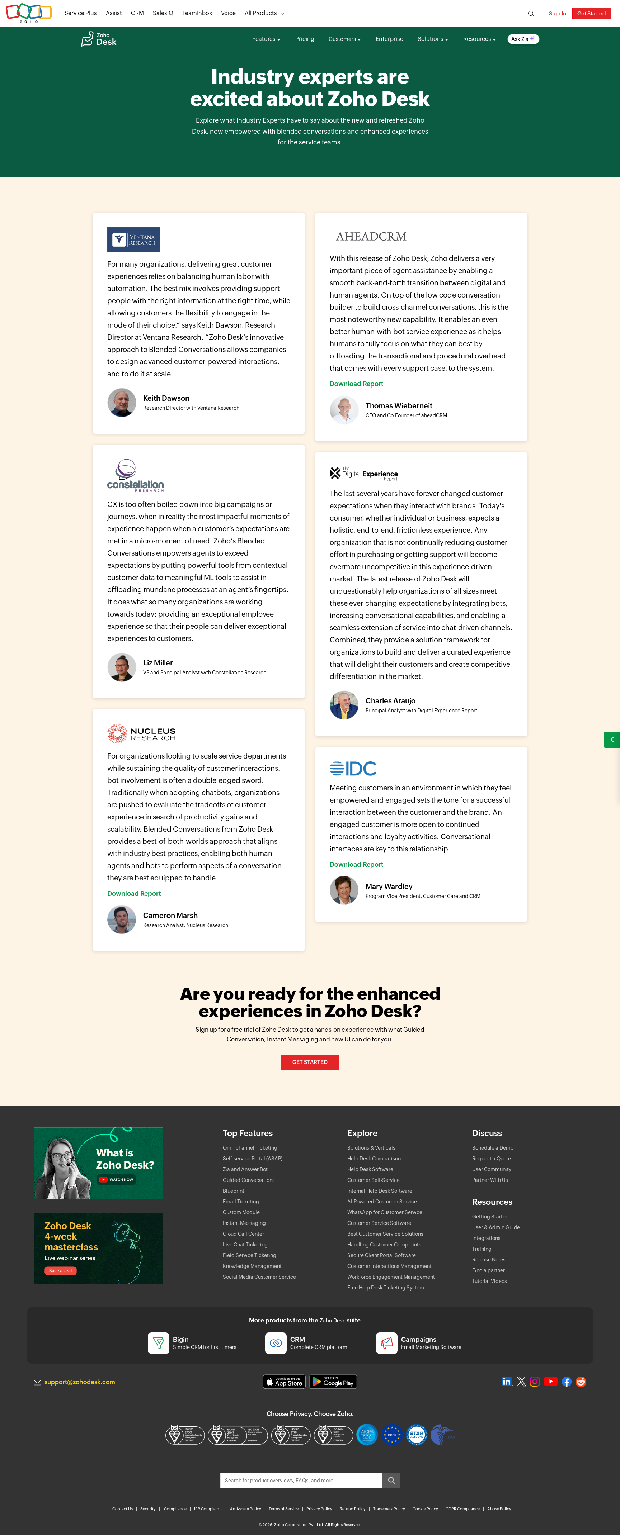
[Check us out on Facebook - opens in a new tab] (567, 1382)
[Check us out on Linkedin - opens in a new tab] (507, 1382)
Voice (228, 13)
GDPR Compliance (463, 1509)
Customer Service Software (379, 1223)
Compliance (175, 1509)
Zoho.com (28, 13)
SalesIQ (163, 13)
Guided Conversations (249, 1180)
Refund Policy (353, 1509)
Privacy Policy (319, 1509)
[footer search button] (391, 1480)
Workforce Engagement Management (391, 1277)
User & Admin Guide (496, 1227)
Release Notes (489, 1260)
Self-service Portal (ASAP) (252, 1158)
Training (482, 1249)
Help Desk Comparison (374, 1158)
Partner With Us (490, 1180)
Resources (477, 38)
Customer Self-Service (373, 1180)
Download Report (357, 384)
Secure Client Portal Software (381, 1255)
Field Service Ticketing (249, 1255)
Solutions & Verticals (371, 1148)
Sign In (557, 13)
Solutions (430, 38)
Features (264, 38)
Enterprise (389, 38)
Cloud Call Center (243, 1234)
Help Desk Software (370, 1169)
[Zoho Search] (531, 13)
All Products (261, 13)
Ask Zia (520, 39)
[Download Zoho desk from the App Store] (284, 1381)
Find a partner (488, 1270)
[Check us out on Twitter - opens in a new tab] (522, 1382)
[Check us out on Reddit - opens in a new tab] (581, 1382)
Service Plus (81, 13)
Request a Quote (491, 1158)
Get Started (591, 13)
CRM (137, 13)
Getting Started (490, 1217)
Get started (310, 1062)
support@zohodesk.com (79, 1382)
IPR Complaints (208, 1509)
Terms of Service (284, 1509)
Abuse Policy (499, 1509)
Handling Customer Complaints (384, 1245)
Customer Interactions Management (389, 1266)
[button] (612, 740)
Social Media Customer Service (259, 1277)
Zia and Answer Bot (245, 1169)
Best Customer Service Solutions (385, 1234)
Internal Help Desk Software (379, 1191)
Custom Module (241, 1212)
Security (148, 1509)
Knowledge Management (252, 1266)
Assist (114, 13)
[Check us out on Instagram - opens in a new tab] (535, 1382)
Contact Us (122, 1509)
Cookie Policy (425, 1509)
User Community (491, 1169)
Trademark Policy (389, 1509)
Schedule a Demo (492, 1148)
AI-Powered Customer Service (382, 1201)
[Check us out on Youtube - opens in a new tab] (551, 1382)
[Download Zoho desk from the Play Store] (333, 1381)
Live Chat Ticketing (245, 1245)
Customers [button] (342, 39)
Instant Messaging (244, 1223)
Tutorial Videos (489, 1281)
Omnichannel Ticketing (250, 1148)
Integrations (486, 1238)
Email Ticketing (241, 1201)
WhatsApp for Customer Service (384, 1212)
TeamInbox (197, 13)
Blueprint (233, 1191)
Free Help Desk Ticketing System (385, 1288)
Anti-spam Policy (245, 1509)
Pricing (304, 38)
